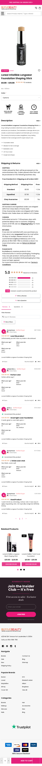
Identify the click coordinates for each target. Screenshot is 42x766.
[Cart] (40, 8)
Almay (3, 687)
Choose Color (11, 564)
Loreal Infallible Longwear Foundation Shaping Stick (16, 357)
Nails (2, 712)
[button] (36, 361)
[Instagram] (11, 646)
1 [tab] (18, 569)
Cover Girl (4, 690)
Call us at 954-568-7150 (9, 640)
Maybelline (4, 683)
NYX (23, 677)
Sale (2, 659)
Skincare (4, 709)
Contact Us (26, 656)
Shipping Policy (27, 224)
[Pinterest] (7, 646)
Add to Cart (27, 760)
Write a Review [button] (22, 296)
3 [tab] (24, 569)
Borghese (25, 687)
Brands (3, 656)
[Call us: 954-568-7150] (36, 8)
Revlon (3, 677)
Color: (4, 93)
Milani (24, 683)
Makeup (4, 706)
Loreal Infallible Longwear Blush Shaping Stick (11, 555)
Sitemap (25, 662)
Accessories (26, 706)
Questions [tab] (17, 307)
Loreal (3, 680)
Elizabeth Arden (27, 680)
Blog (23, 659)
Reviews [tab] (5, 307)
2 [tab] (21, 569)
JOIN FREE (21, 614)
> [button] (26, 518)
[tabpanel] (11, 550)
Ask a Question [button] (21, 300)
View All (24, 690)
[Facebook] (3, 646)
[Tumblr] (15, 646)
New (2, 662)
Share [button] (5, 361)
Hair (23, 703)
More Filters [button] (9, 322)
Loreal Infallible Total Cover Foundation (31, 555)
